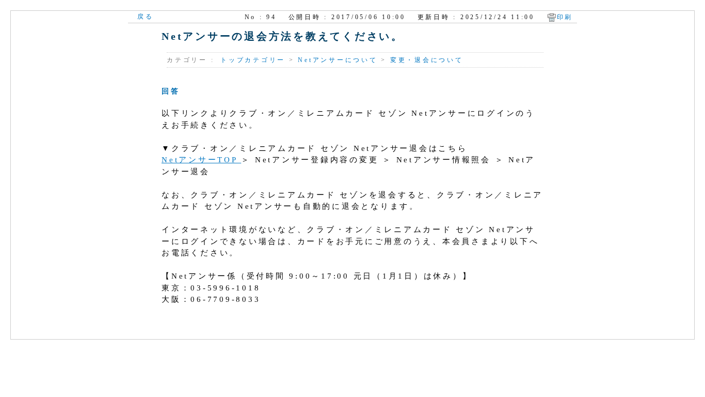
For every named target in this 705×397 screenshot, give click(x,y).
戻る (145, 16)
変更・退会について (426, 60)
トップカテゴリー (252, 60)
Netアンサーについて (337, 60)
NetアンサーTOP (201, 160)
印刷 (565, 17)
